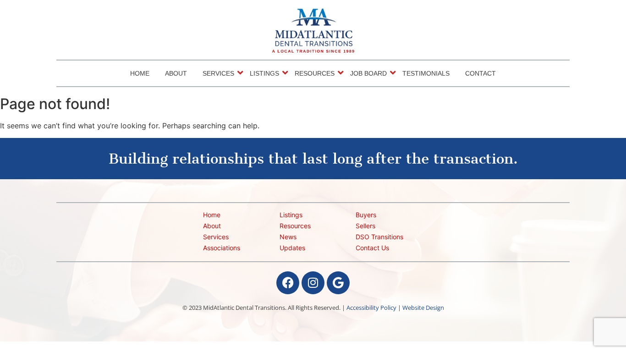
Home (139, 73)
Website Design (423, 307)
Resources (315, 73)
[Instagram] (313, 282)
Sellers (365, 225)
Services (218, 73)
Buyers (366, 214)
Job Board (368, 73)
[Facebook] (287, 282)
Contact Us (372, 247)
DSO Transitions (379, 236)
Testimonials (426, 73)
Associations (221, 247)
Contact (480, 73)
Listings (264, 73)
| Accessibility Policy (369, 307)
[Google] (338, 282)
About (176, 73)
